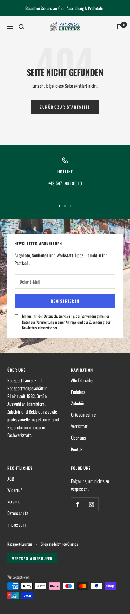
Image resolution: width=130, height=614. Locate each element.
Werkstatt (79, 426)
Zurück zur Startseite (65, 107)
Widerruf (14, 489)
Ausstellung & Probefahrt (86, 8)
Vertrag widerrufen (32, 558)
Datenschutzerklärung (59, 316)
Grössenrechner (84, 414)
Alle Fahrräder (82, 380)
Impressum (16, 524)
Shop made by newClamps (59, 544)
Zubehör (77, 403)
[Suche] (21, 26)
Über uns (78, 437)
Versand (14, 501)
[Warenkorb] (120, 26)
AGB (10, 478)
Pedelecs (78, 391)
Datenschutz (17, 513)
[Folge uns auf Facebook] (78, 504)
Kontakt (77, 449)
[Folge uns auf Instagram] (91, 504)
